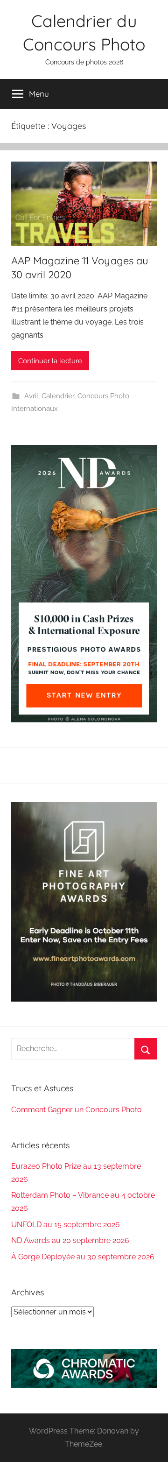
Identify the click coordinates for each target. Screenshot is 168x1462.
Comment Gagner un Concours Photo (76, 1109)
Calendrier (58, 396)
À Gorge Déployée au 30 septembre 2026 (82, 1256)
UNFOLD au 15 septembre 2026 (65, 1224)
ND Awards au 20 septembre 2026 (70, 1240)
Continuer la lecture (50, 361)
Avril (31, 396)
